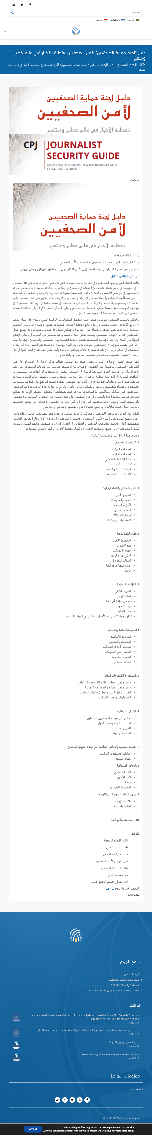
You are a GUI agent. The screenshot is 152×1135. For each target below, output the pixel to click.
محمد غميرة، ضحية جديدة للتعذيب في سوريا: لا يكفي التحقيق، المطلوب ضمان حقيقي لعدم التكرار (88, 1030)
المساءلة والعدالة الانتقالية (125, 985)
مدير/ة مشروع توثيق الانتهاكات (123, 1042)
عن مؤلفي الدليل (122, 276)
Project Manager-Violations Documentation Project (110, 1054)
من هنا (109, 888)
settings (48, 1131)
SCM (142, 65)
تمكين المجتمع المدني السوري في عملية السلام (114, 990)
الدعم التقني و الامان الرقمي (117, 65)
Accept (33, 1129)
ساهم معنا (136, 1089)
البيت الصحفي (131, 974)
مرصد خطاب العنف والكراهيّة (124, 980)
